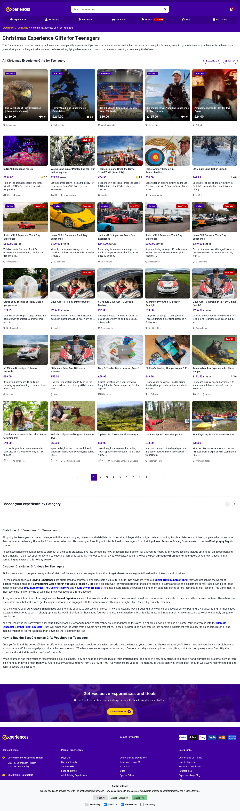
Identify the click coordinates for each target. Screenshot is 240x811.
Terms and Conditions (190, 766)
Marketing (150, 804)
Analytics (112, 804)
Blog (187, 19)
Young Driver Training (87, 587)
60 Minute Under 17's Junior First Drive (46, 587)
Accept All (139, 797)
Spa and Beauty (69, 762)
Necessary (95, 804)
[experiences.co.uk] (61, 737)
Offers (154, 19)
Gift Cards (221, 19)
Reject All (100, 797)
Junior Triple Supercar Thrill (171, 579)
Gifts (122, 771)
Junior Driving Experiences (133, 757)
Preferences (131, 804)
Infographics (185, 771)
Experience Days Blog (189, 775)
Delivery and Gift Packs (190, 757)
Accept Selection (119, 797)
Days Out (66, 757)
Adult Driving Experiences (74, 775)
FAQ (181, 779)
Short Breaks (67, 766)
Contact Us (27, 775)
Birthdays (125, 766)
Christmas (23, 27)
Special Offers (127, 775)
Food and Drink (69, 771)
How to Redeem (187, 762)
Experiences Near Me (130, 762)
